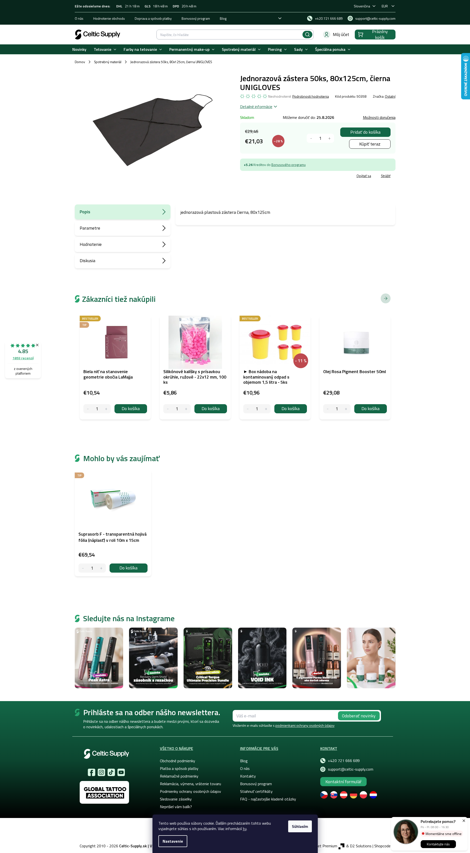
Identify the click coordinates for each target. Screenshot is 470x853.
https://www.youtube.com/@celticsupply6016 (121, 772)
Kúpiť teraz (369, 144)
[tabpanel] (113, 523)
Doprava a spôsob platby (153, 18)
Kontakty (248, 776)
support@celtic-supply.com (350, 769)
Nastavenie (173, 841)
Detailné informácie (256, 106)
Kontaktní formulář (343, 781)
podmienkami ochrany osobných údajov (305, 725)
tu (244, 829)
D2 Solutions (361, 846)
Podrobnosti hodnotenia (310, 96)
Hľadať (307, 34)
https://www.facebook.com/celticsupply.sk (91, 772)
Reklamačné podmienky (179, 776)
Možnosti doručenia (379, 117)
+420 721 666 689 (344, 760)
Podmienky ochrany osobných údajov (190, 791)
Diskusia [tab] (87, 260)
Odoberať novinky (359, 715)
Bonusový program (196, 18)
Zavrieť (276, 176)
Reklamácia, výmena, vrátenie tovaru (190, 783)
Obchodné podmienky (177, 760)
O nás (79, 18)
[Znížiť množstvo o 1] (311, 138)
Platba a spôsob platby (179, 768)
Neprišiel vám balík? (176, 806)
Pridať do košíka (365, 132)
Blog (223, 18)
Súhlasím (300, 826)
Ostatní (390, 96)
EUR (385, 6)
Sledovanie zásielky (176, 799)
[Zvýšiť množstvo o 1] (329, 138)
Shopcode (382, 846)
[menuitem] (79, 49)
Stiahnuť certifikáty (256, 791)
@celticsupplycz (111, 772)
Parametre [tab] (90, 228)
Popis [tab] (85, 211)
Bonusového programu (288, 164)
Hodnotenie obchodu (109, 18)
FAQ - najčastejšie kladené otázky (268, 799)
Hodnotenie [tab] (91, 244)
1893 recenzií (23, 358)
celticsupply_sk (101, 772)
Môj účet (341, 34)
